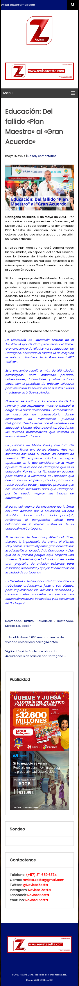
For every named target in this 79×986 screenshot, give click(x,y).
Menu (8, 92)
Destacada (13, 621)
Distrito (29, 621)
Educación (44, 621)
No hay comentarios (41, 156)
